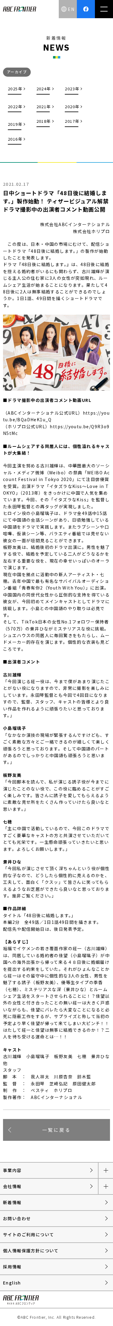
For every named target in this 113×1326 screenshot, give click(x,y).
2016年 (15, 139)
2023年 (72, 89)
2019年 (15, 124)
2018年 (43, 121)
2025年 (15, 89)
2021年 (43, 106)
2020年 (72, 106)
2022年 (15, 106)
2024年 (43, 89)
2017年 (72, 121)
